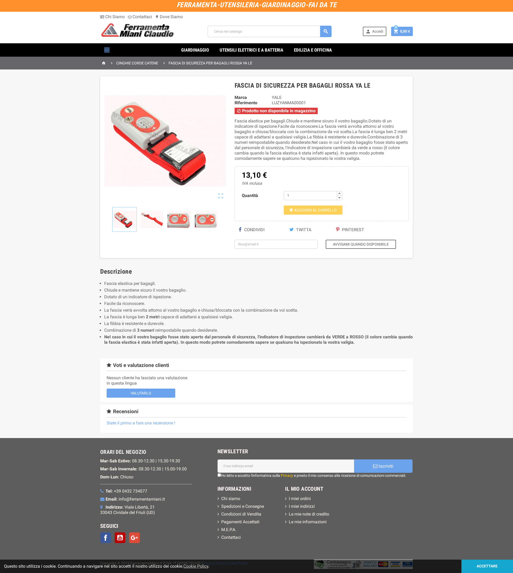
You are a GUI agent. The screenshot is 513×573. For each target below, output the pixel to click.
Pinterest (352, 229)
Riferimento (246, 102)
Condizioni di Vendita (241, 514)
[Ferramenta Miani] (138, 31)
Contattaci (141, 16)
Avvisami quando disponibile (361, 244)
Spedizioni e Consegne (242, 506)
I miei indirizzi (302, 506)
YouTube (120, 537)
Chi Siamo (114, 16)
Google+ (134, 537)
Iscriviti (385, 466)
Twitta (303, 229)
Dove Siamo (169, 16)
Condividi (254, 229)
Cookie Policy (195, 566)
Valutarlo (141, 393)
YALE (277, 97)
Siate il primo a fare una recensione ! (141, 422)
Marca (241, 97)
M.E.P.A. (228, 529)
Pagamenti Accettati (240, 521)
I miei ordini (300, 498)
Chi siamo (230, 498)
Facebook (105, 537)
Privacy (287, 475)
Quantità (250, 195)
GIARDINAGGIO (195, 50)
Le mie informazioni (308, 521)
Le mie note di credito (309, 514)
